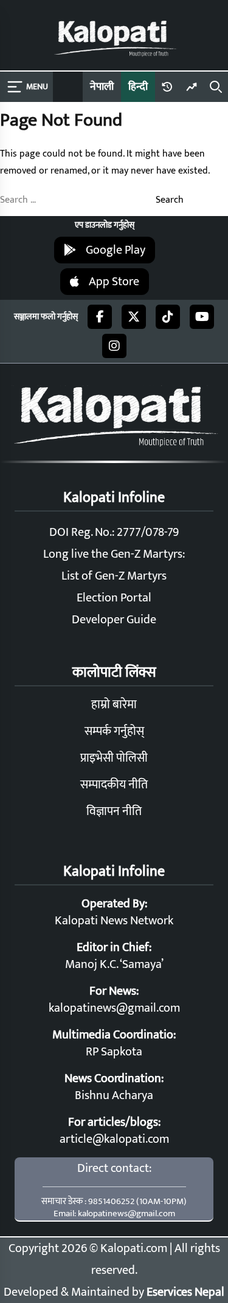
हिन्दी (138, 87)
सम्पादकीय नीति (114, 784)
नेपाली (102, 87)
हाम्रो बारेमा (114, 704)
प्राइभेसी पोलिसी (114, 758)
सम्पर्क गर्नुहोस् (114, 731)
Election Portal (114, 597)
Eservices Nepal (185, 1292)
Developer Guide (114, 619)
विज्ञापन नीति (114, 811)
